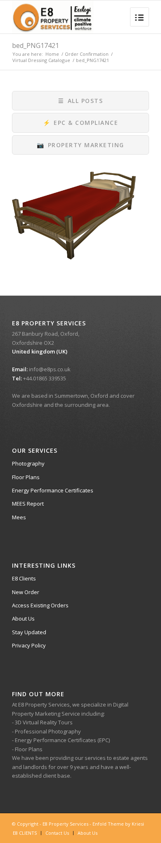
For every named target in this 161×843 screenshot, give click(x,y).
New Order (25, 592)
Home (52, 54)
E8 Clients (24, 578)
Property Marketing (80, 145)
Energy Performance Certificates (52, 490)
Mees (19, 517)
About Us (23, 618)
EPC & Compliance (80, 123)
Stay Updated (29, 632)
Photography (28, 463)
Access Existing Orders (40, 605)
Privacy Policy (29, 645)
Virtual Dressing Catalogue (41, 60)
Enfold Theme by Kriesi (118, 824)
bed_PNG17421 (35, 45)
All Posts (80, 101)
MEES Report (28, 503)
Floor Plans (26, 477)
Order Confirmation (87, 54)
